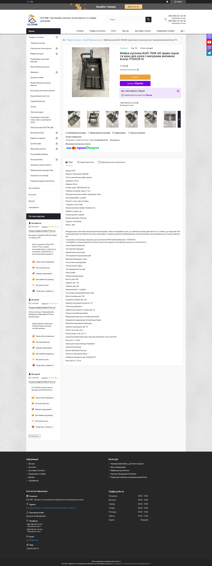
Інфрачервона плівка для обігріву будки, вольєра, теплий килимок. (42, 326)
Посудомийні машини (39, 154)
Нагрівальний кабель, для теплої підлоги (127, 464)
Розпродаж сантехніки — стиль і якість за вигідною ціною (40, 119)
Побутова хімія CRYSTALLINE (41, 128)
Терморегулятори (37, 43)
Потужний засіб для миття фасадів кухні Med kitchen (42, 388)
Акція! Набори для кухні (92, 40)
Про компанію (34, 188)
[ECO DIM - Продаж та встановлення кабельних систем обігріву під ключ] (32, 19)
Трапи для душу (36, 112)
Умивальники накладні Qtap (41, 170)
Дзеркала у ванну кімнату (40, 165)
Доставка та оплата (36, 470)
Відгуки (32, 201)
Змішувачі (34, 72)
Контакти (32, 195)
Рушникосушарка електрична (42, 181)
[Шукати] (148, 19)
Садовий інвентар (37, 101)
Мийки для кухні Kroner (120, 470)
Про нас (125, 31)
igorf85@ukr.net (32, 540)
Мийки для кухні (36, 54)
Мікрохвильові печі (38, 149)
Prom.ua (118, 561)
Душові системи (36, 77)
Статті (113, 31)
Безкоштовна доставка (77, 133)
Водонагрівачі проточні (39, 96)
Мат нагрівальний (118, 467)
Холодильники (36, 160)
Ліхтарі (33, 107)
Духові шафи (35, 144)
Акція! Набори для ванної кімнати (40, 84)
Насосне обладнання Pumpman (123, 474)
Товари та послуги (97, 31)
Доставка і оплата (143, 31)
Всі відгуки (33, 436)
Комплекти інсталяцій (39, 176)
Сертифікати (34, 207)
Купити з (130, 83)
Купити (135, 77)
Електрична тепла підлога (41, 48)
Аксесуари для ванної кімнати (42, 91)
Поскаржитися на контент (122, 564)
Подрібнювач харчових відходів (39, 60)
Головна (80, 31)
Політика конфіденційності (141, 564)
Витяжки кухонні (37, 133)
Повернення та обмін (165, 31)
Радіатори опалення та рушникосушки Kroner (129, 477)
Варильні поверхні (37, 138)
